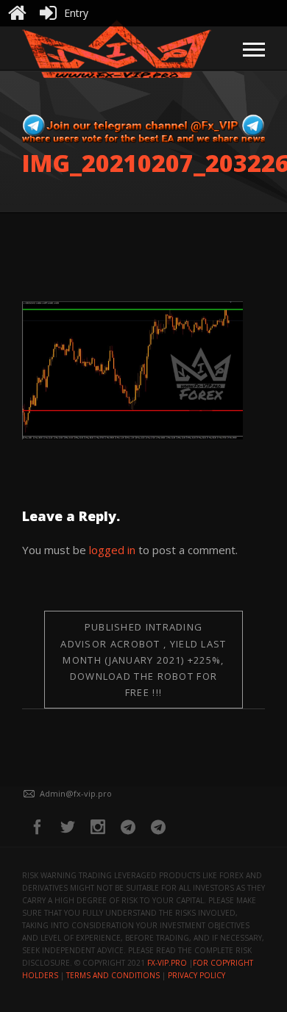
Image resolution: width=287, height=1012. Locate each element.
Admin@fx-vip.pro (76, 793)
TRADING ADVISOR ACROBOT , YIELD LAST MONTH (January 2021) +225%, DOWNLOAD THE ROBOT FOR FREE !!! (143, 659)
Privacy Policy (196, 975)
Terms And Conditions (113, 975)
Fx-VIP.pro (167, 963)
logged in (112, 549)
